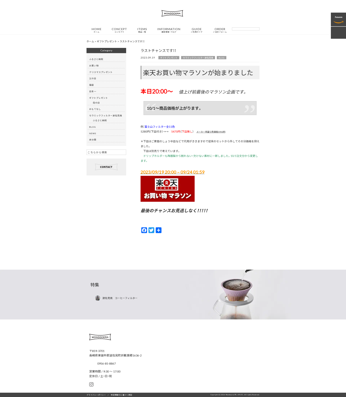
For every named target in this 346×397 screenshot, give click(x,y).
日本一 (92, 91)
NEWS (92, 133)
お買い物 (94, 65)
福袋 (91, 84)
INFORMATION (169, 30)
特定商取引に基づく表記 (121, 394)
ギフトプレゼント (169, 57)
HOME (96, 30)
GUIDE (197, 30)
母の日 (96, 102)
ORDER (220, 30)
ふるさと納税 (96, 59)
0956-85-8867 (106, 363)
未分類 (92, 139)
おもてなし (95, 109)
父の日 (92, 78)
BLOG (222, 57)
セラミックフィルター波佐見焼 (198, 57)
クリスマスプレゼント (101, 72)
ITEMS (142, 30)
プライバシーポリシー (96, 394)
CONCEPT (119, 30)
